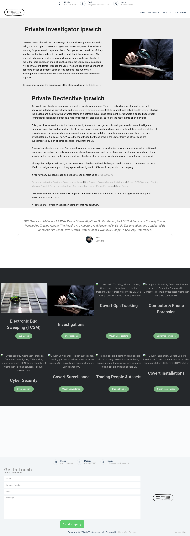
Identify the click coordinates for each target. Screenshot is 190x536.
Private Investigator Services (47, 182)
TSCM (109, 110)
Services (152, 12)
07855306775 (70, 4)
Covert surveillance (73, 182)
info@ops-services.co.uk (98, 4)
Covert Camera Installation (112, 182)
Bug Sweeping (141, 110)
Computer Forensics (83, 186)
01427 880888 (127, 4)
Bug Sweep (90, 182)
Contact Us (180, 12)
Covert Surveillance (71, 376)
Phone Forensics (105, 186)
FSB (57, 197)
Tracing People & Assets (118, 376)
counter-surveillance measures (88, 110)
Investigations (71, 324)
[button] (18, 235)
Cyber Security (122, 186)
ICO (48, 197)
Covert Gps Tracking (119, 305)
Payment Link (179, 532)
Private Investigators (60, 186)
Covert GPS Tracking (138, 182)
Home (142, 12)
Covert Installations (166, 373)
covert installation (144, 129)
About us (166, 12)
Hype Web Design (127, 532)
